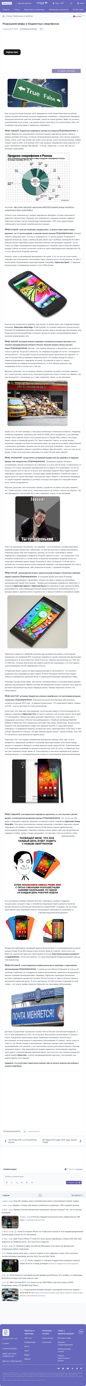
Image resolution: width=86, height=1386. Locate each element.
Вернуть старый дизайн (12, 1361)
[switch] (66, 1169)
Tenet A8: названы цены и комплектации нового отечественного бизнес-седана (46, 1201)
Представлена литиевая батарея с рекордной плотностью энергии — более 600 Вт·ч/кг (51, 1292)
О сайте (6, 1343)
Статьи (17, 9)
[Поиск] (71, 3)
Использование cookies (64, 1350)
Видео (26, 1355)
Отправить (73, 1182)
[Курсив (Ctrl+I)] (11, 1182)
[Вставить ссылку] (32, 1182)
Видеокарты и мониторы (34, 9)
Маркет (27, 1359)
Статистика (46, 1342)
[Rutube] (81, 1368)
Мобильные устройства (58, 9)
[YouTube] (67, 1368)
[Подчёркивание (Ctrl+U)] (16, 1182)
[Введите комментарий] (43, 1176)
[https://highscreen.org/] (43, 52)
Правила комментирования (65, 1343)
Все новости (76, 1195)
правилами (79, 1169)
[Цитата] (22, 1182)
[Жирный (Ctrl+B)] (6, 1182)
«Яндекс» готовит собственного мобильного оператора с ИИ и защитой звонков (45, 1205)
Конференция (29, 1342)
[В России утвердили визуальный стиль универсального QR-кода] (10, 1222)
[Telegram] (72, 1368)
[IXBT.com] (4, 16)
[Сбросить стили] (27, 1182)
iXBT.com (28, 1338)
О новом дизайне (10, 1348)
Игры (26, 1351)
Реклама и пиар (64, 1338)
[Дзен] (63, 1368)
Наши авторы (47, 1338)
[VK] (58, 1368)
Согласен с (71, 1169)
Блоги (26, 1346)
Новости (6, 9)
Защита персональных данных (64, 1358)
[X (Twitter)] (77, 1368)
